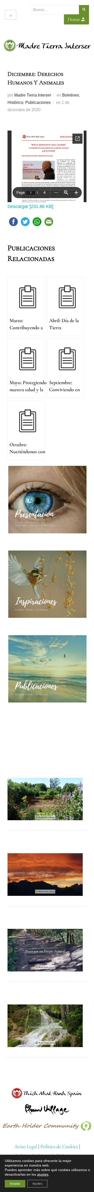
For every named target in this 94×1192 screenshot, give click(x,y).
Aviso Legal (25, 1147)
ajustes (42, 1174)
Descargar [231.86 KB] (30, 206)
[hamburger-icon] (10, 15)
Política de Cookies (59, 1147)
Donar (74, 19)
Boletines (70, 95)
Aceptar (15, 1183)
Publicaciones (38, 102)
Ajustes (37, 1183)
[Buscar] (84, 9)
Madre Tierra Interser (32, 95)
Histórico (15, 102)
